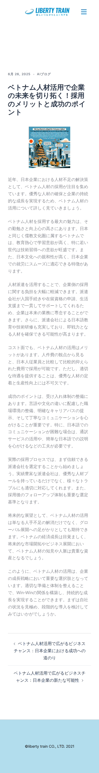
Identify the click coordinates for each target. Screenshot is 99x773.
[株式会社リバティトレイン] (49, 12)
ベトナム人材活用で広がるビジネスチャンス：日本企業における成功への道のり (50, 650)
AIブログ (44, 74)
